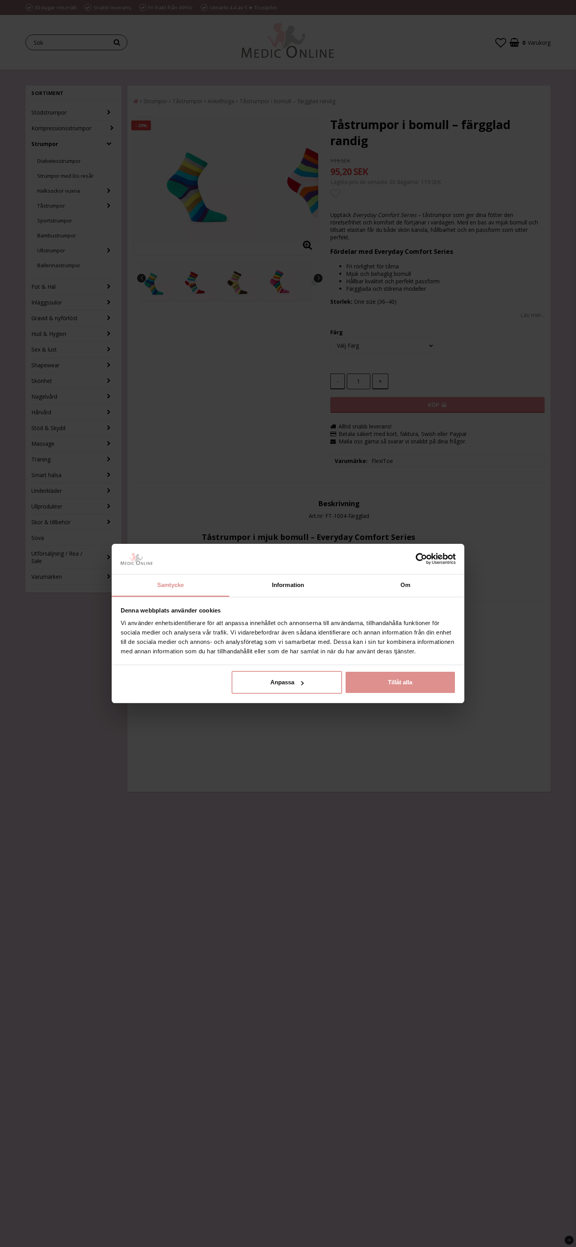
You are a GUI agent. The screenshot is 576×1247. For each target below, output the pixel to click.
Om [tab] (405, 585)
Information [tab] (288, 585)
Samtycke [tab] (170, 585)
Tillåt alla (400, 682)
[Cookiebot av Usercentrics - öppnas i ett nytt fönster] (421, 559)
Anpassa (282, 682)
